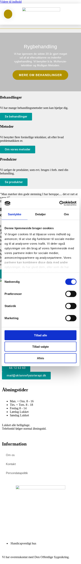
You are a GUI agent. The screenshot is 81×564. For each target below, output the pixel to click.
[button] (72, 14)
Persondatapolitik (17, 473)
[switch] (70, 294)
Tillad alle (40, 335)
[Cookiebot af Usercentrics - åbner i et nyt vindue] (59, 203)
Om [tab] (66, 214)
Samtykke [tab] (14, 214)
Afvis (40, 358)
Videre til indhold (11, 1)
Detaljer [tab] (40, 214)
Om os (10, 455)
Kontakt (11, 464)
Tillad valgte (40, 346)
